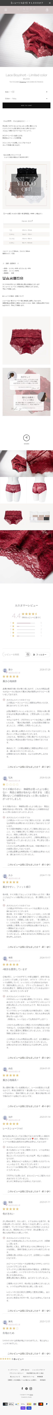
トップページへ (13, 1370)
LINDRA (31, 1394)
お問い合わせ (25, 1370)
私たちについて (15, 1377)
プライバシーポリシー (17, 1373)
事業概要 (40, 1377)
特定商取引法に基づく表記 (35, 1373)
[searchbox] (14, 654)
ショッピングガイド (38, 1370)
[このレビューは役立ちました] (43, 1106)
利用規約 (43, 1380)
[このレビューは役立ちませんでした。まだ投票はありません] (47, 766)
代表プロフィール (28, 1377)
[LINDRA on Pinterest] (26, 1388)
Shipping (23, 82)
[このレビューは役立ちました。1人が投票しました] (43, 947)
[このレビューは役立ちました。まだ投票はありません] (43, 766)
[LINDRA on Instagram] (30, 1388)
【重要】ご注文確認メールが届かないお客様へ (22, 1380)
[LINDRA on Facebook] (22, 1388)
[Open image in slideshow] (26, 40)
